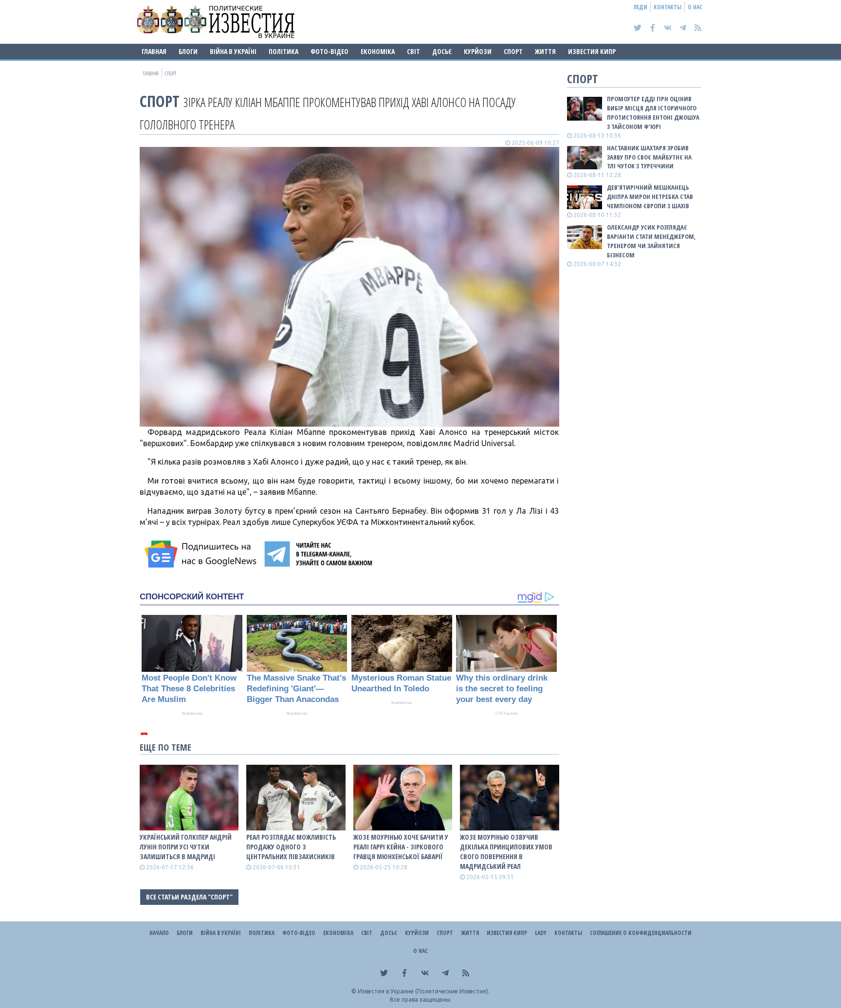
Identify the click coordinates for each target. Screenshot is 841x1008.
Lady (541, 933)
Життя (545, 51)
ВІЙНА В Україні (233, 51)
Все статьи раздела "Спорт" (189, 896)
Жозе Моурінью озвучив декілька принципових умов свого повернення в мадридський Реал (506, 851)
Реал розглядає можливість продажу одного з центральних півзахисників (291, 846)
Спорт (513, 51)
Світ (413, 51)
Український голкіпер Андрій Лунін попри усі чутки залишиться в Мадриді (186, 846)
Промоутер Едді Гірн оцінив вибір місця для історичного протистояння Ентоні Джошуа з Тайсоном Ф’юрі (653, 112)
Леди (640, 7)
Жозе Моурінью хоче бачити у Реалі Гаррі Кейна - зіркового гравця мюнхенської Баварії (400, 846)
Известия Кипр (592, 51)
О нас (695, 7)
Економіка (378, 51)
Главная (154, 51)
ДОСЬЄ (442, 51)
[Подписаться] (202, 554)
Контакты (667, 7)
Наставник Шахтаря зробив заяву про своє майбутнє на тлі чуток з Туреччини (649, 157)
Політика (283, 51)
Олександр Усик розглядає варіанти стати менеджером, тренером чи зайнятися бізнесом (651, 241)
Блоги (188, 51)
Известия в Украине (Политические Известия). (424, 991)
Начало (159, 933)
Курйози (478, 51)
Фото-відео (329, 51)
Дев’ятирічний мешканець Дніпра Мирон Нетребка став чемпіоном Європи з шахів (650, 196)
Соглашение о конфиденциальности (641, 933)
